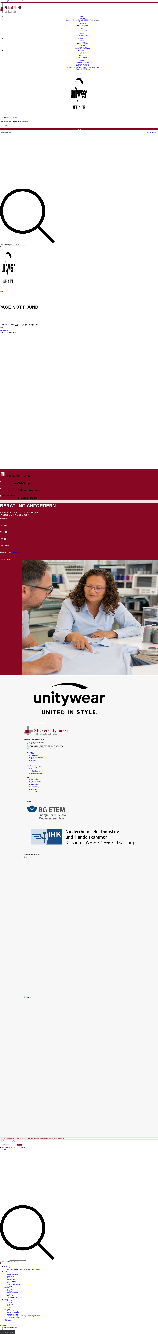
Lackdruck (34, 786)
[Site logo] (6, 2)
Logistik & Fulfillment (82, 65)
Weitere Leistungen (32, 778)
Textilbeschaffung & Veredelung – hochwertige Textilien (82, 67)
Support (29, 765)
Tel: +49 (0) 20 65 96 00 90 (55, 745)
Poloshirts (82, 33)
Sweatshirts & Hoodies (82, 35)
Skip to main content (17, 1)
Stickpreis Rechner (36, 773)
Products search (4, 244)
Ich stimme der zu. (11, 552)
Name (2, 525)
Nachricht (3, 545)
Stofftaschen (82, 55)
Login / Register (8, 1320)
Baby (82, 28)
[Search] (0, 246)
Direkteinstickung (36, 781)
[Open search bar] (27, 243)
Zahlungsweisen (35, 759)
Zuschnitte (34, 791)
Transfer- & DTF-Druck (83, 69)
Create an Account (11, 117)
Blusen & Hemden (82, 25)
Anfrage (82, 18)
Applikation (34, 779)
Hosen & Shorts (82, 30)
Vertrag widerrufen (7, 1332)
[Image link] (46, 821)
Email (2, 538)
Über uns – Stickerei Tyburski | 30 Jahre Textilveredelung (82, 20)
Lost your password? (152, 132)
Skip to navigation (5, 1)
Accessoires (82, 23)
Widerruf (33, 760)
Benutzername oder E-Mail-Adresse (14, 121)
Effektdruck (34, 784)
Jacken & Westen (83, 32)
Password (7, 126)
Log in (79, 129)
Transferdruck (35, 788)
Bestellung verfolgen (37, 767)
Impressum (15, 1141)
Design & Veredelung (82, 64)
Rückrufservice (35, 772)
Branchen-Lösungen (83, 62)
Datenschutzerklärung (8, 1141)
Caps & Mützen (82, 27)
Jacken (83, 45)
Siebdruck (34, 789)
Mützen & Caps (82, 47)
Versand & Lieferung (37, 757)
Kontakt (33, 770)
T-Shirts (82, 37)
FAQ (32, 768)
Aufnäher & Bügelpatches (82, 48)
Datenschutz (34, 755)
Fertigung (33, 783)
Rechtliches (30, 752)
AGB (32, 754)
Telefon (2, 532)
